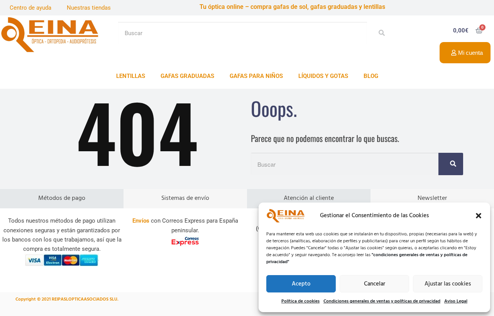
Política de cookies (300, 301)
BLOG (371, 76)
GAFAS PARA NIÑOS (256, 76)
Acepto (301, 284)
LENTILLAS (130, 76)
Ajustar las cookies (448, 284)
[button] (478, 216)
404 (137, 131)
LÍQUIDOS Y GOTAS (323, 76)
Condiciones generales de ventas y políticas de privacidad (381, 301)
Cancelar (374, 284)
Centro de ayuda (30, 7)
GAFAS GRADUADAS (187, 76)
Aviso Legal (455, 301)
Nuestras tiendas (89, 7)
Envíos (140, 220)
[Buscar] (379, 33)
